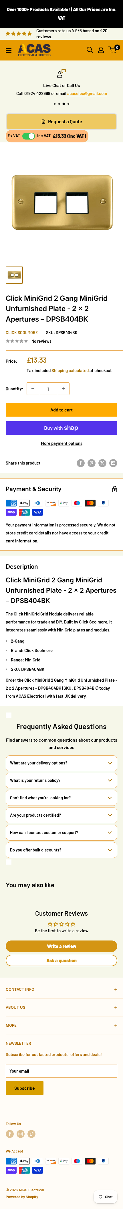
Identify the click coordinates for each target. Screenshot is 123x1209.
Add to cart (61, 409)
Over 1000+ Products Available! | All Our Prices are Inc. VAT (61, 14)
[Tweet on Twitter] (102, 463)
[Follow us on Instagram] (21, 1134)
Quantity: (14, 388)
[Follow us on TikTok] (31, 1134)
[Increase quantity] (63, 389)
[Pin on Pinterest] (92, 463)
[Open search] (90, 50)
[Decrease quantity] (33, 389)
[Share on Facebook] (81, 463)
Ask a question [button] (61, 960)
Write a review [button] (61, 946)
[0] (112, 50)
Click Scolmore (22, 332)
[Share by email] (113, 463)
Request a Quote (65, 121)
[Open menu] (8, 50)
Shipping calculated (70, 370)
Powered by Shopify (22, 1196)
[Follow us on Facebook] (10, 1134)
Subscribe (24, 1088)
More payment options (61, 443)
